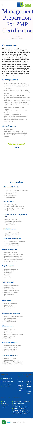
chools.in (9, 422)
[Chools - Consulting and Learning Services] (24, 4)
